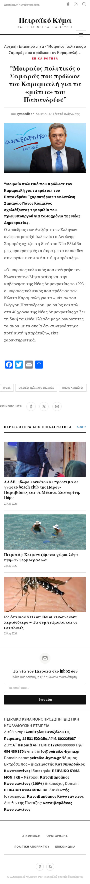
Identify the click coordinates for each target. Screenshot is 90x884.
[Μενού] (81, 35)
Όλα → (81, 427)
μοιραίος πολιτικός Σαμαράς (36, 388)
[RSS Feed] (76, 5)
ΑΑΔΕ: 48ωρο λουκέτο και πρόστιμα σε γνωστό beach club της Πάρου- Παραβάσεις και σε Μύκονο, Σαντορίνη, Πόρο (42, 489)
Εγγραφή (45, 699)
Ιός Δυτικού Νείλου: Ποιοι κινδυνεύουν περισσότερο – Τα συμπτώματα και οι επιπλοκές (40, 622)
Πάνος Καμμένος (73, 388)
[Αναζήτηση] (84, 5)
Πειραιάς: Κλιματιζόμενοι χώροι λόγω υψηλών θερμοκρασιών (41, 557)
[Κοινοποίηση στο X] (44, 406)
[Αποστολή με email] (57, 406)
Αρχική (10, 46)
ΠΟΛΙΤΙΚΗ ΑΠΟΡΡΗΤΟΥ (31, 847)
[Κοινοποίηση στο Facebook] (31, 406)
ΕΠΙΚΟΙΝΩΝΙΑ (65, 847)
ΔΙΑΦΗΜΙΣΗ (31, 836)
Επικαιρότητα (31, 46)
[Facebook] (68, 5)
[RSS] (50, 867)
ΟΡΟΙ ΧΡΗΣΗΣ (57, 836)
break (6, 388)
